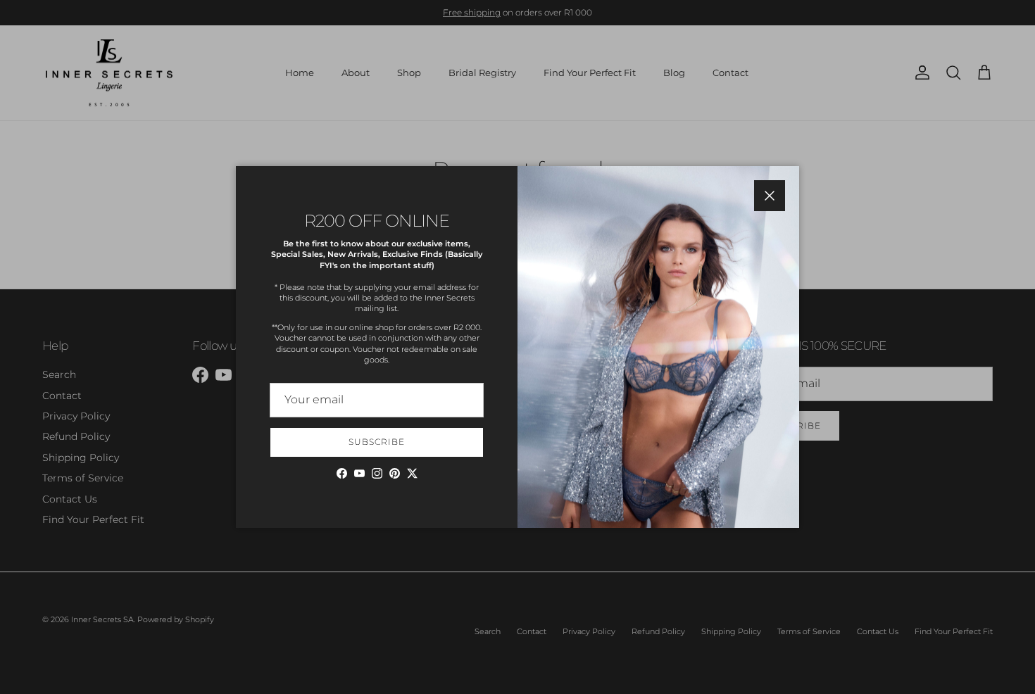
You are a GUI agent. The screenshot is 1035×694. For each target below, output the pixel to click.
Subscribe (377, 441)
